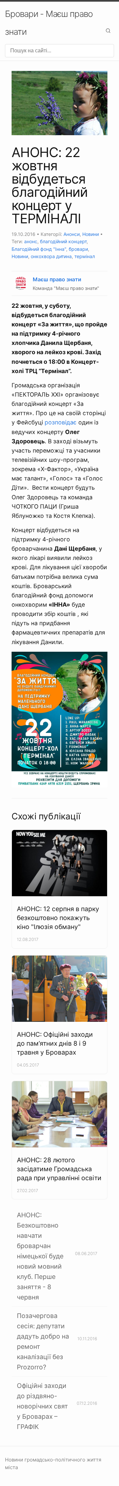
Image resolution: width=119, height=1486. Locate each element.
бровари (78, 249)
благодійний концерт (63, 241)
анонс (30, 241)
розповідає (61, 422)
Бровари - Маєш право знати (49, 23)
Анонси (71, 234)
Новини (90, 234)
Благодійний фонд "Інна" (39, 249)
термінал (84, 256)
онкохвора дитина (51, 256)
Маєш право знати (57, 279)
